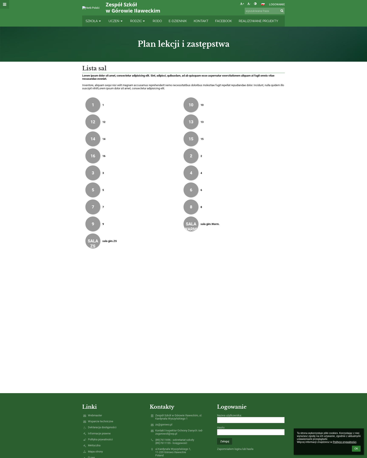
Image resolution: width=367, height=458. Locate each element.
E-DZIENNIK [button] (178, 21)
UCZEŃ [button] (114, 21)
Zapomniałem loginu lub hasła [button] (235, 449)
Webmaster (95, 415)
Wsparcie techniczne (100, 421)
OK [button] (356, 448)
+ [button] (243, 3)
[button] (255, 3)
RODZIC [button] (136, 21)
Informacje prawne (99, 433)
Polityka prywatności (100, 439)
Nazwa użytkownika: (229, 415)
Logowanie (277, 4)
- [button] (250, 3)
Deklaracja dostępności (102, 427)
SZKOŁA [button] (92, 21)
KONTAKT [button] (201, 21)
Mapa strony (95, 451)
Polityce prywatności (344, 442)
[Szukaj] (281, 11)
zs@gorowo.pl (163, 424)
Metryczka (94, 445)
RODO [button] (157, 21)
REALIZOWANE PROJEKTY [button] (258, 21)
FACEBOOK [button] (223, 21)
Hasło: (221, 427)
